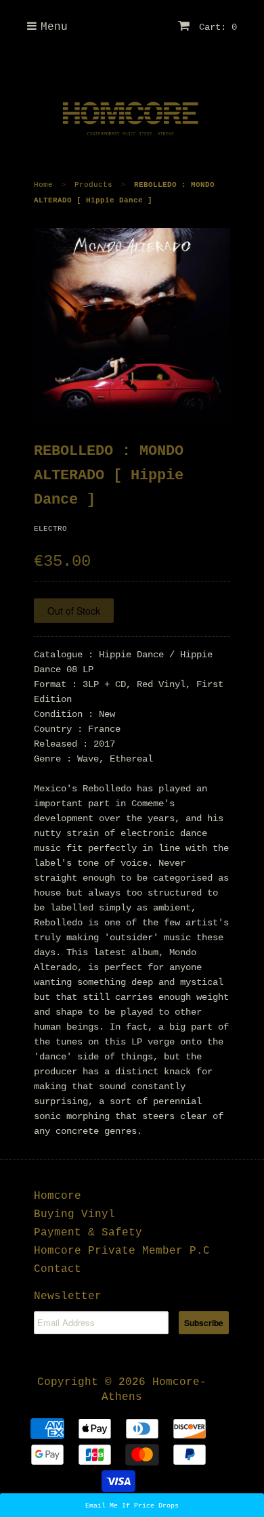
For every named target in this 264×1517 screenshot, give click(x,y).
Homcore (57, 1196)
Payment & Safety (88, 1233)
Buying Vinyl (74, 1214)
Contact (57, 1269)
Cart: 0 (215, 27)
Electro (50, 529)
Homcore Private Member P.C (122, 1251)
